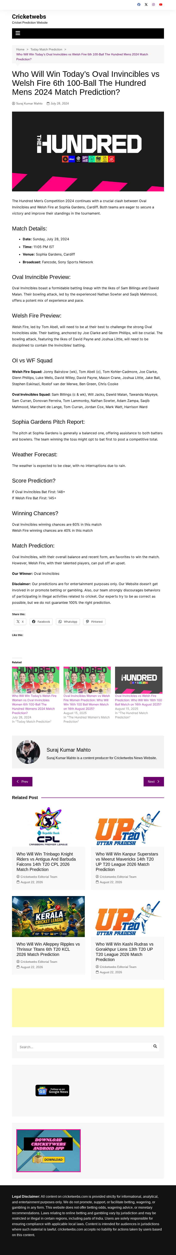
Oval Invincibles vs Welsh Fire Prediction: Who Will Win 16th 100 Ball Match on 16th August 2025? (138, 700)
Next (151, 781)
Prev (24, 781)
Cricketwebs (29, 16)
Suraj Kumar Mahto (29, 103)
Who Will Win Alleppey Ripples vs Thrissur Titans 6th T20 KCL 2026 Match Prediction (48, 949)
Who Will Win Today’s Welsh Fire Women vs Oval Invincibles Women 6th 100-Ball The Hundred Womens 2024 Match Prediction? (34, 704)
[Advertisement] (88, 1007)
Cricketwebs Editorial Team (39, 876)
